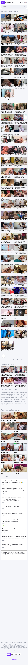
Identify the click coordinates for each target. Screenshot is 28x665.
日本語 (6, 642)
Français (20, 647)
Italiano (23, 646)
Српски (13, 646)
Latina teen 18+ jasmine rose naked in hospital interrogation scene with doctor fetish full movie (13, 537)
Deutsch (15, 647)
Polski (23, 644)
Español (19, 645)
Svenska (9, 645)
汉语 (10, 642)
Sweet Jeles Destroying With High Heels (12, 513)
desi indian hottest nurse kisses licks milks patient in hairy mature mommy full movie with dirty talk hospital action (13, 554)
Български (11, 650)
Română (5, 645)
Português (15, 644)
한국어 (2, 642)
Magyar (4, 644)
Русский (14, 645)
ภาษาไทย (17, 650)
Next (22, 359)
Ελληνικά (18, 646)
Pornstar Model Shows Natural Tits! (10, 507)
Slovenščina (12, 648)
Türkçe (23, 648)
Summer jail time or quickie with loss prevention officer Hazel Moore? (11, 520)
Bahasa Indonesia (7, 646)
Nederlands (5, 648)
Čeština (24, 642)
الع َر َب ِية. (9, 644)
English (20, 642)
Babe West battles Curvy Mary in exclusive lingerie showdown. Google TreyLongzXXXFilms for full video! (12, 499)
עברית (19, 644)
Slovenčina (18, 648)
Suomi (24, 647)
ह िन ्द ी (15, 642)
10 (17, 359)
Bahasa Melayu (5, 647)
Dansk (23, 645)
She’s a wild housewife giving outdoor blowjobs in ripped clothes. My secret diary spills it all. (12, 490)
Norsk (11, 647)
